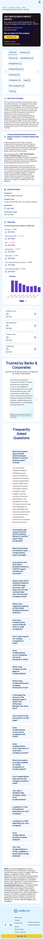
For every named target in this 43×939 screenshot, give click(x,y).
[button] (21, 457)
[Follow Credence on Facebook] (5, 925)
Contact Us (18, 923)
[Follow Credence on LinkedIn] (11, 925)
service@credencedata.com (14, 885)
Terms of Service (20, 932)
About (17, 927)
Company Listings (14, 7)
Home (4, 7)
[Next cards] (36, 398)
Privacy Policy (19, 929)
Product (17, 920)
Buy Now (10, 37)
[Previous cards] (6, 398)
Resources (18, 917)
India (23, 7)
